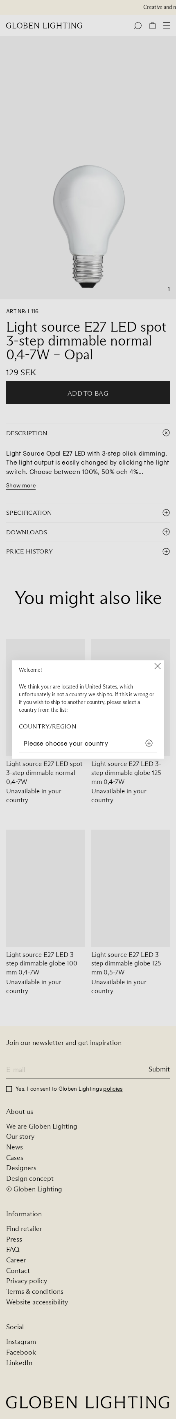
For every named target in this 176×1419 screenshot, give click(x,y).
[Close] (157, 666)
